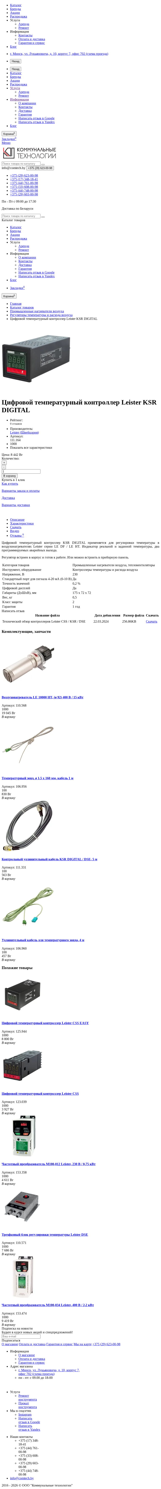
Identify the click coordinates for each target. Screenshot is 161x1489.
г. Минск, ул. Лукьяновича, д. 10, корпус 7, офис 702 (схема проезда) (59, 54)
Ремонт (23, 28)
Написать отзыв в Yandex (36, 122)
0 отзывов (16, 423)
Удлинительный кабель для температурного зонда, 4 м (43, 940)
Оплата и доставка (31, 39)
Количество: (10, 458)
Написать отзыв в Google (36, 118)
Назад (15, 61)
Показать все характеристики (31, 447)
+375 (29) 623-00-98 (106, 1344)
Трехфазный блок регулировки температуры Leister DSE (45, 1234)
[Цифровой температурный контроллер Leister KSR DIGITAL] (36, 392)
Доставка (25, 110)
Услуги (15, 88)
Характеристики (22, 523)
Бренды (15, 9)
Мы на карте (83, 1344)
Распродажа (18, 16)
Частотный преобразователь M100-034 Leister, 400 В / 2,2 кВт (48, 1305)
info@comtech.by (22, 1478)
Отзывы (17, 535)
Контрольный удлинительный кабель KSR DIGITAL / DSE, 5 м (49, 859)
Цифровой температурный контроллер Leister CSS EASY (45, 1023)
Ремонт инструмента (27, 1397)
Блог (13, 46)
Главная (15, 303)
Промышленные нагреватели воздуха (37, 311)
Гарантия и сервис (31, 43)
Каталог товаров (22, 307)
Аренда (23, 24)
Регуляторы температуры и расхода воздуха (41, 315)
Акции (15, 12)
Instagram (24, 1414)
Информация (19, 99)
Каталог (16, 5)
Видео (14, 531)
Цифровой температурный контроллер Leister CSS (40, 1093)
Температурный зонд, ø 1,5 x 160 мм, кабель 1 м (37, 778)
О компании (27, 103)
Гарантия (25, 114)
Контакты (25, 35)
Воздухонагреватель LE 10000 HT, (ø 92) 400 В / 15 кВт (42, 697)
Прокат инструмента (27, 1405)
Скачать (15, 527)
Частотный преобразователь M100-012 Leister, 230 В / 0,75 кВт (49, 1164)
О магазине (10, 1344)
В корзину (9, 475)
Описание (17, 519)
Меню (6, 143)
